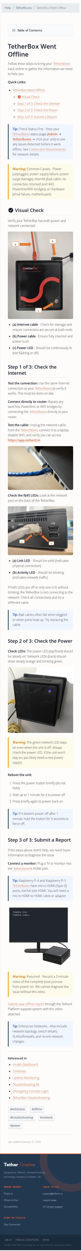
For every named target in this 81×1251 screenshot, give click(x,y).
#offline (37, 1109)
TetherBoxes (24, 7)
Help (8, 7)
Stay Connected (12, 1224)
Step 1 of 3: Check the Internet (38, 103)
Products (8, 1193)
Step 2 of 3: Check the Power (37, 110)
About (8, 1240)
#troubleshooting (21, 1117)
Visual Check (30, 97)
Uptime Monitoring (26, 1078)
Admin (53, 134)
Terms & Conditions (27, 1240)
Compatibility (11, 1207)
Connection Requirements (47, 149)
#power (15, 1125)
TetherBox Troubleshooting (31, 1098)
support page (49, 1200)
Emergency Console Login (30, 1091)
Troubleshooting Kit (26, 1084)
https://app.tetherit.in (24, 440)
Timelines (19, 1071)
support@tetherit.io (53, 1193)
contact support (54, 1207)
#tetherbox (17, 1109)
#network (46, 1117)
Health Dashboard (25, 1064)
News (46, 1240)
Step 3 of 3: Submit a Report (37, 117)
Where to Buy (11, 1200)
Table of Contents (29, 30)
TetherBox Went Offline (29, 90)
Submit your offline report (26, 1004)
